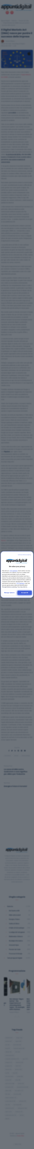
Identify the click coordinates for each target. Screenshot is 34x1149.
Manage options (9, 592)
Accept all (24, 592)
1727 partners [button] (13, 571)
